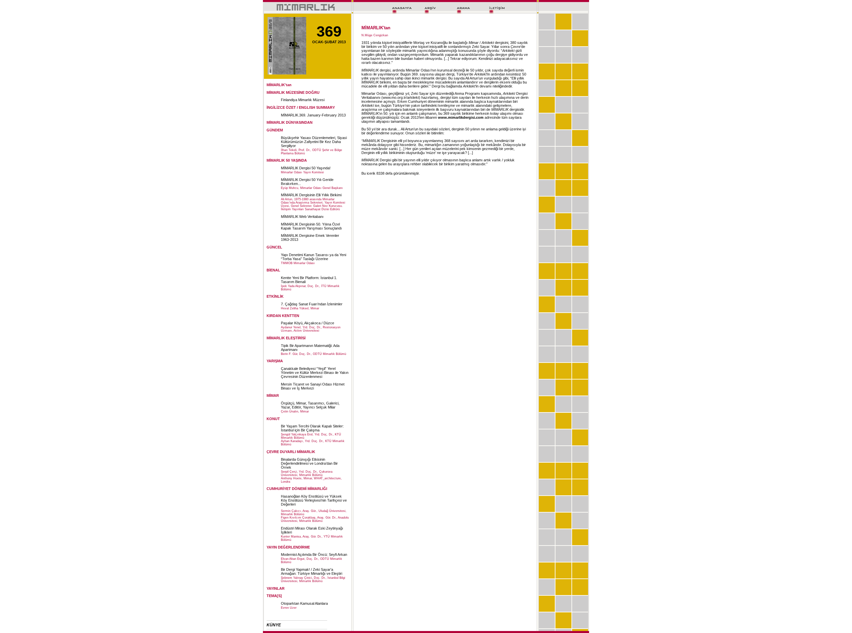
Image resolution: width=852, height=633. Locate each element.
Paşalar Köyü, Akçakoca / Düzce (307, 323)
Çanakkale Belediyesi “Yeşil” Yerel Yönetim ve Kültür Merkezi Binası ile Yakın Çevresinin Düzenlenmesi (314, 373)
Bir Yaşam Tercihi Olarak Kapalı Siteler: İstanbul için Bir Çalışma (312, 428)
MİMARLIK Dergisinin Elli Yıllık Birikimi (311, 195)
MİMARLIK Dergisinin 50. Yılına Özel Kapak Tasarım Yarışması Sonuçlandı (311, 226)
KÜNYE (274, 625)
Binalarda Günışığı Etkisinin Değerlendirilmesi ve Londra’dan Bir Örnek (309, 463)
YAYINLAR (276, 588)
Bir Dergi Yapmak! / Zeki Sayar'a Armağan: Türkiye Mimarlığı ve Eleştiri (311, 571)
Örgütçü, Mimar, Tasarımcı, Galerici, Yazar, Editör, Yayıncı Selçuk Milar (310, 405)
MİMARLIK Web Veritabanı (302, 217)
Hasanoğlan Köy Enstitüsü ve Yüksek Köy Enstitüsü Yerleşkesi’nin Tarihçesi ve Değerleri (314, 500)
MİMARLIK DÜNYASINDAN (290, 122)
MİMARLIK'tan (279, 85)
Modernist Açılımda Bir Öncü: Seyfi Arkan (314, 554)
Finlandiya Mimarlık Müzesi (302, 100)
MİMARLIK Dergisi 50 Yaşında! (305, 168)
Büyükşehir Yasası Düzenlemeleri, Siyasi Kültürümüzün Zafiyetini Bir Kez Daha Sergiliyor (314, 142)
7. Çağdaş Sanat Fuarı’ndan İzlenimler (311, 304)
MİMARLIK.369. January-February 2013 (313, 115)
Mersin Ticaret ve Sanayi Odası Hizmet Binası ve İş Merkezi (312, 386)
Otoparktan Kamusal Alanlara (304, 603)
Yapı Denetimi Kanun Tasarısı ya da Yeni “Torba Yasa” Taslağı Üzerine (313, 257)
